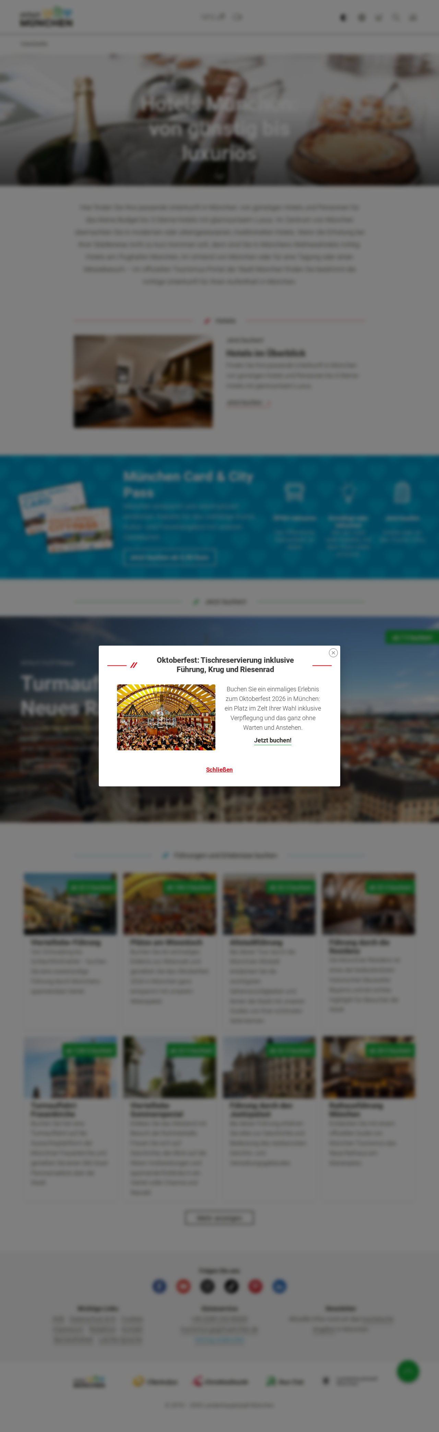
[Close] (333, 652)
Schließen (219, 769)
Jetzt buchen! (273, 740)
